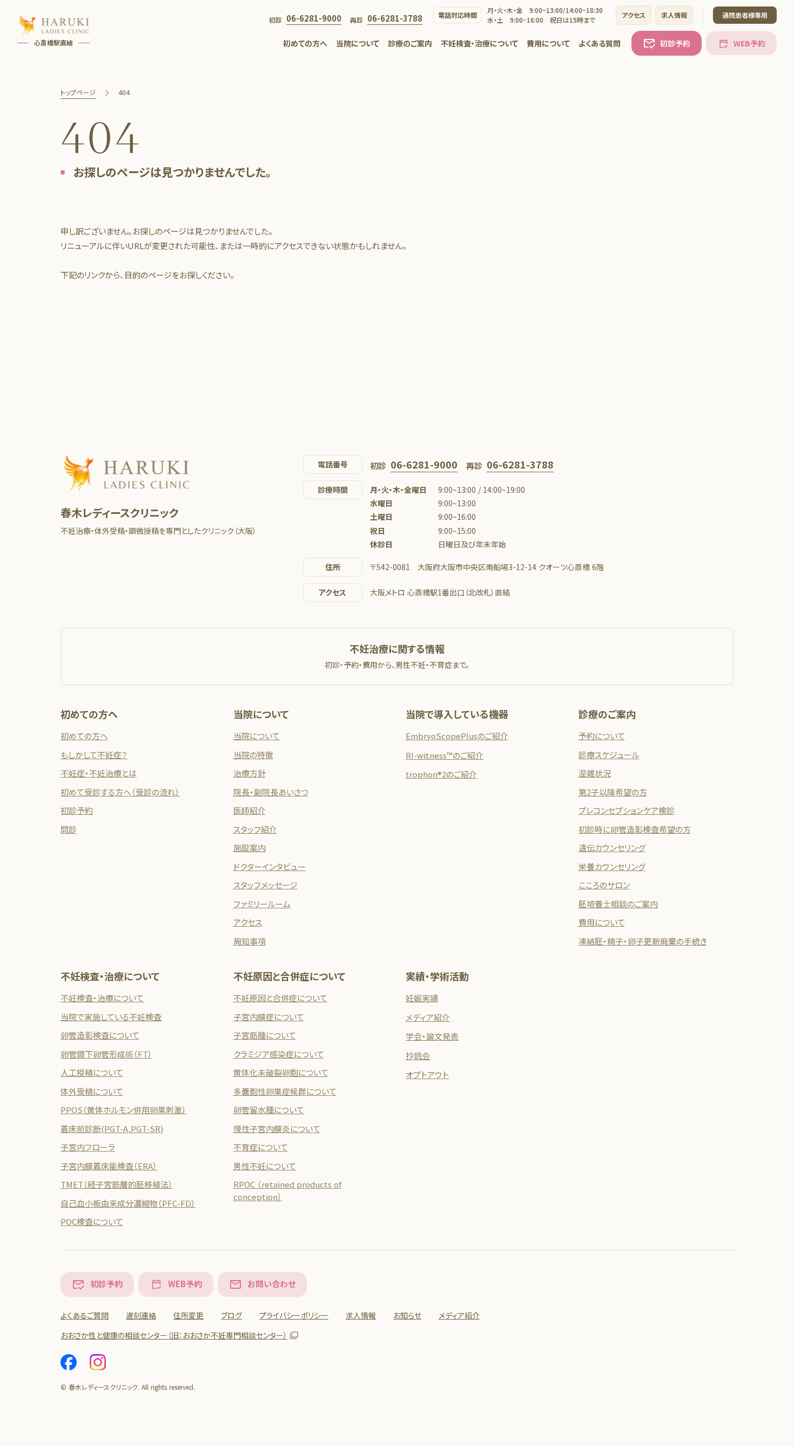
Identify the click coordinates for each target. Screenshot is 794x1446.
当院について (357, 43)
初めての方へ (305, 43)
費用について (548, 43)
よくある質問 (599, 43)
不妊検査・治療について (479, 43)
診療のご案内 (410, 43)
